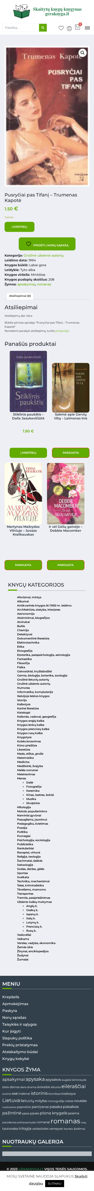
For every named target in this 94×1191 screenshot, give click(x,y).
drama (31, 1087)
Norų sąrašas (14, 1017)
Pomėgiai (23, 836)
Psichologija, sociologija (33, 840)
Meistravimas (26, 774)
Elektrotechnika (28, 642)
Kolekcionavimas (29, 741)
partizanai (40, 1107)
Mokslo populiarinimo (32, 811)
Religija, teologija (29, 856)
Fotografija (34, 786)
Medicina (23, 762)
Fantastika (24, 659)
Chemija (23, 630)
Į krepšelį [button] (28, 452)
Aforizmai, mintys (29, 597)
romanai (43, 1122)
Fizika (21, 667)
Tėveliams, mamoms (31, 889)
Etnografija (24, 650)
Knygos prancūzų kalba (33, 729)
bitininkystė (79, 1079)
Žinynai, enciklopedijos (33, 951)
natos (69, 1101)
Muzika (31, 799)
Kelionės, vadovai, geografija (36, 716)
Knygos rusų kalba (30, 733)
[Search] (43, 28)
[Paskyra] (69, 29)
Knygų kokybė (15, 1059)
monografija (55, 1101)
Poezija (22, 827)
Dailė (29, 782)
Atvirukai (23, 622)
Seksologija (25, 864)
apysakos (53, 1079)
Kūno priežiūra (27, 745)
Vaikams (23, 939)
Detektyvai (24, 634)
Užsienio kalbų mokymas (34, 902)
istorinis (39, 1093)
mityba (41, 1101)
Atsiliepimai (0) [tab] (20, 296)
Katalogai (23, 712)
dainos (15, 1087)
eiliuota (56, 1087)
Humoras (23, 687)
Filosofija (23, 663)
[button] (87, 27)
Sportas (22, 873)
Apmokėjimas (15, 1004)
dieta (23, 1087)
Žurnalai (22, 959)
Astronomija (25, 613)
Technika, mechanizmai (33, 881)
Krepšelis (10, 997)
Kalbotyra (23, 704)
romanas (44, 284)
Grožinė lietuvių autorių (33, 679)
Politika (22, 832)
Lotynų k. (32, 922)
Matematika (25, 757)
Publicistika (25, 844)
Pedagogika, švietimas (32, 823)
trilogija (25, 1129)
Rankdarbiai (25, 848)
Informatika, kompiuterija (35, 692)
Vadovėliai (24, 934)
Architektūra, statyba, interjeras (38, 609)
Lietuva (11, 1100)
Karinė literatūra (28, 708)
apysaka (35, 1079)
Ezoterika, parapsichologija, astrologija (43, 655)
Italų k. (31, 918)
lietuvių (27, 1100)
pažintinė (11, 1113)
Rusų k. (31, 930)
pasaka (56, 1106)
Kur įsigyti (11, 1031)
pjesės (34, 1113)
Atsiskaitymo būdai (20, 1052)
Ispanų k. (32, 914)
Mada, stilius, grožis (30, 753)
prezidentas (9, 1122)
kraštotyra (68, 1093)
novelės (80, 1101)
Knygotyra (24, 737)
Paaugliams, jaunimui (32, 819)
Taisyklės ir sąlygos (19, 1024)
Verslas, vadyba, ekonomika (36, 943)
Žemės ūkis (25, 947)
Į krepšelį (19, 226)
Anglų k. (32, 906)
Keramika (32, 790)
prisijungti (62, 331)
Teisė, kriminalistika (30, 885)
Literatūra (23, 749)
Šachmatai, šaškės (29, 860)
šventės (68, 1128)
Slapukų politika (17, 1038)
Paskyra (9, 1011)
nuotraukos (9, 1107)
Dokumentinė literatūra (33, 638)
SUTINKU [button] (54, 1183)
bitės (5, 1087)
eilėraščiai (73, 1086)
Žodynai (22, 955)
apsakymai (26, 284)
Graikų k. (32, 910)
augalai (66, 1079)
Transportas (25, 893)
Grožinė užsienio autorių (43, 255)
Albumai (23, 601)
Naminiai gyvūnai (29, 815)
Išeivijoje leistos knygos (33, 696)
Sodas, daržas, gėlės (30, 869)
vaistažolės (40, 1128)
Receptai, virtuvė (28, 852)
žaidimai (79, 1128)
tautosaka (10, 1129)
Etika (20, 646)
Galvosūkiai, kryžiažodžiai (34, 671)
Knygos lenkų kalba (30, 725)
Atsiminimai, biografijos (33, 618)
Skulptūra (33, 803)
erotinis (6, 1093)
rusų (83, 1122)
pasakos (71, 1106)
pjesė (25, 1113)
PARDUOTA (71, 452)
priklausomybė (26, 1122)
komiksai (54, 1093)
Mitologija (24, 807)
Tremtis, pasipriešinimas (33, 897)
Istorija (22, 700)
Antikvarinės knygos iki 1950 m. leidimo (44, 605)
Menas (21, 778)
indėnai (24, 1093)
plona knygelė (53, 1113)
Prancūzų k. (34, 926)
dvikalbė (43, 1087)
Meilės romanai (27, 770)
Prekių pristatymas (20, 1045)
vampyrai (56, 1128)
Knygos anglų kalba (30, 720)
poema (73, 1113)
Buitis (21, 626)
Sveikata (23, 877)
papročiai (24, 1107)
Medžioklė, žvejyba (30, 766)
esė (15, 1093)
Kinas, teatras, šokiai (40, 795)
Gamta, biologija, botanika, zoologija (42, 675)
